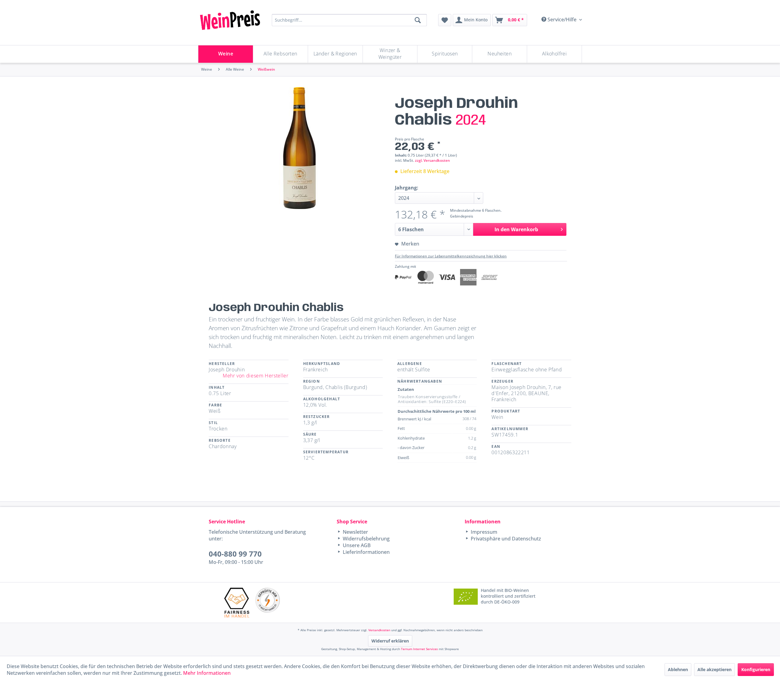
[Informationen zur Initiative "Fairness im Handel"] (237, 602)
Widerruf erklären (390, 641)
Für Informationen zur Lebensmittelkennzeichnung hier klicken (451, 256)
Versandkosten (379, 630)
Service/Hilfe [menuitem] (562, 19)
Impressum (483, 532)
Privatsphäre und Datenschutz (505, 538)
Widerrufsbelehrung (366, 538)
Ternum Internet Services (419, 649)
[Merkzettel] (444, 20)
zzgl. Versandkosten (432, 160)
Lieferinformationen (366, 552)
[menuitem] (444, 20)
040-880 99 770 (235, 554)
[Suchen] (418, 20)
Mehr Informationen (207, 673)
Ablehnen (678, 669)
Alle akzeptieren (714, 669)
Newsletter (355, 532)
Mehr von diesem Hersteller (256, 376)
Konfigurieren (755, 669)
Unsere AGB (356, 545)
